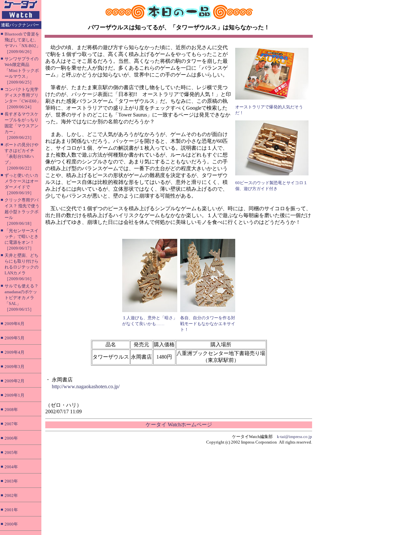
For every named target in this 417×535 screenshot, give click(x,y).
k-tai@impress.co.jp (294, 436)
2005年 (11, 452)
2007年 (11, 423)
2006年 (11, 438)
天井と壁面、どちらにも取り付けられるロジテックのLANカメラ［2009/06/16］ (21, 267)
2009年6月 (14, 323)
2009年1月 (14, 395)
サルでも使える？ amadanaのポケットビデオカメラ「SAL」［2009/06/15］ (21, 297)
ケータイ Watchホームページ (179, 424)
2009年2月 (14, 380)
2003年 (11, 481)
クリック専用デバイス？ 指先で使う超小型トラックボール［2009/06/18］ (22, 212)
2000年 (11, 524)
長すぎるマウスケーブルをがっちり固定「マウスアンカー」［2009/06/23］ (21, 126)
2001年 (11, 509)
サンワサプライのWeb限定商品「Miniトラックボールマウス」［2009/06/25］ (22, 70)
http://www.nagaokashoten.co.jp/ (86, 386)
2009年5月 (14, 338)
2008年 (11, 409)
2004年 (11, 466)
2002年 (11, 495)
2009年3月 (14, 366)
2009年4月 (14, 352)
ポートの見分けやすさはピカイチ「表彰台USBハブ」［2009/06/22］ (21, 156)
